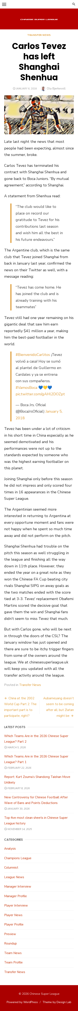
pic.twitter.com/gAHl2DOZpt (40, 394)
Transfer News (39, 35)
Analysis (10, 848)
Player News (13, 915)
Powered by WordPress (22, 1002)
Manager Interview (17, 886)
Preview (10, 934)
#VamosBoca (26, 387)
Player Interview (16, 905)
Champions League (17, 858)
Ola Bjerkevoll (56, 88)
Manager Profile (15, 896)
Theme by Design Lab (56, 1002)
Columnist (11, 867)
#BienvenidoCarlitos (33, 354)
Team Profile (13, 962)
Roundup (10, 943)
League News (14, 877)
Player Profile (14, 924)
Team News (13, 953)
